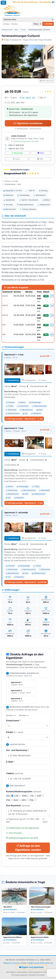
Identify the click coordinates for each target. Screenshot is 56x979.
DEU (8, 795)
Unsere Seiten (22, 972)
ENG (24, 795)
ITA (32, 795)
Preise (43, 380)
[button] (28, 172)
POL (32, 800)
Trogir (23, 30)
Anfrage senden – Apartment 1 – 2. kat (25, 418)
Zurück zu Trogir (11, 181)
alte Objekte (10, 972)
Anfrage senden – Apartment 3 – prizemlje (27, 582)
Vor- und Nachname (17, 750)
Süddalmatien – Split (10, 30)
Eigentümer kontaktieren (30, 123)
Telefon (14, 773)
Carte (17, 159)
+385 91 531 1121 (16, 148)
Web (41, 159)
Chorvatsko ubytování (19, 975)
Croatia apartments (35, 972)
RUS (16, 800)
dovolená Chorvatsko (37, 975)
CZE (16, 795)
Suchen (48, 24)
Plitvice (46, 972)
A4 (23, 97)
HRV (24, 800)
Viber (42, 153)
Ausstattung (13, 380)
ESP (39, 795)
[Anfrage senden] (52, 296)
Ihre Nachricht (18, 805)
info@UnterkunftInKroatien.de (40, 963)
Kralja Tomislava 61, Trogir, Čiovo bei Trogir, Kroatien (28, 40)
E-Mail (10, 761)
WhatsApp (18, 153)
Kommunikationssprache (23, 791)
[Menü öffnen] (3, 3)
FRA (8, 800)
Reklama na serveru (11, 963)
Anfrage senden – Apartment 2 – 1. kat (25, 503)
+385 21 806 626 (16, 145)
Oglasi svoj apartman (33, 967)
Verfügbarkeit (29, 380)
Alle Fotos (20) (47, 81)
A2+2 (28, 97)
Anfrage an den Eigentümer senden (28, 847)
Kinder (14, 732)
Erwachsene (13, 720)
